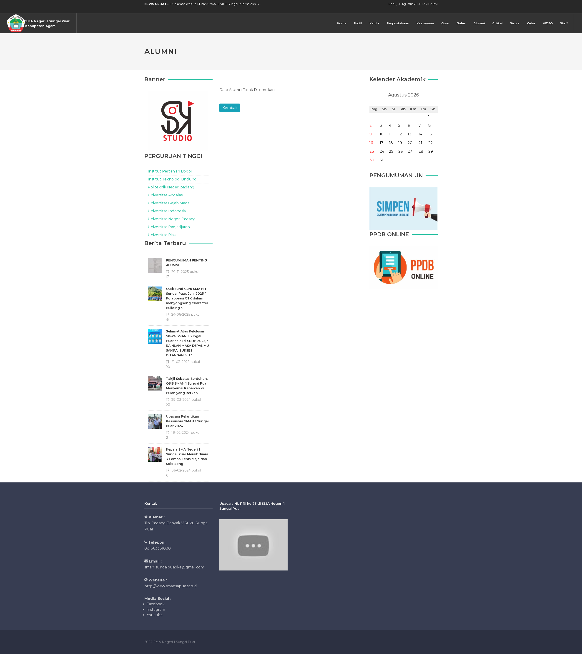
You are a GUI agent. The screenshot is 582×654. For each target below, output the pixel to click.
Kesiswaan (425, 23)
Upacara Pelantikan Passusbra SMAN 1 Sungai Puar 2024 (187, 421)
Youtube (155, 615)
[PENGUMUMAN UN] (403, 208)
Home (341, 23)
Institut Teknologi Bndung (172, 179)
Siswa (514, 23)
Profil (358, 23)
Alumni (479, 23)
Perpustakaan (398, 23)
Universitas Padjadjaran (169, 227)
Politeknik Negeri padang (171, 187)
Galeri (461, 23)
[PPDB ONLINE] (403, 267)
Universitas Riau (162, 235)
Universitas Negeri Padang (172, 219)
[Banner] (178, 121)
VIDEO (548, 23)
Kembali (229, 108)
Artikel (497, 23)
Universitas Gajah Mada (169, 203)
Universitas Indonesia (167, 211)
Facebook (156, 604)
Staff (564, 23)
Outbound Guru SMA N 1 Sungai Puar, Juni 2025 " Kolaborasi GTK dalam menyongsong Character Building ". (187, 298)
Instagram (156, 609)
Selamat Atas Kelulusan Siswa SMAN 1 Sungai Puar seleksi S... (216, 4)
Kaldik (374, 23)
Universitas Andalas (165, 195)
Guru (445, 23)
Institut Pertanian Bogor (170, 171)
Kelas (531, 23)
